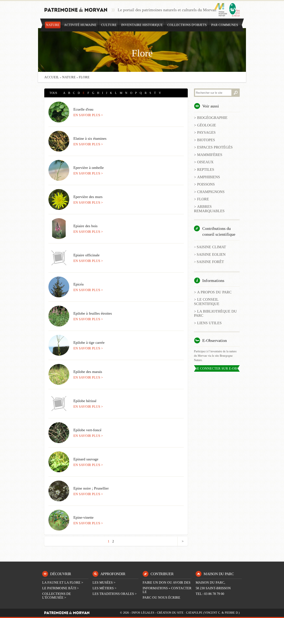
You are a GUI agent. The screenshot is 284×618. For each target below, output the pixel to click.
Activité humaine (80, 25)
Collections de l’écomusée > (56, 595)
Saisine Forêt (210, 262)
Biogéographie (212, 118)
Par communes (224, 25)
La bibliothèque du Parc (215, 313)
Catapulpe (194, 612)
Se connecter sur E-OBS (217, 368)
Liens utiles (209, 323)
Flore (203, 199)
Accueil (51, 77)
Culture (109, 25)
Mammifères (209, 155)
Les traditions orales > (115, 594)
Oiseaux (205, 162)
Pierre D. (232, 612)
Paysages (206, 132)
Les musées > (104, 582)
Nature (52, 25)
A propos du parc (214, 292)
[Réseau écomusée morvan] (220, 9)
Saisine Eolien (211, 254)
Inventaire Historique (142, 25)
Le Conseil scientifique (206, 301)
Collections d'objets (187, 25)
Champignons (211, 192)
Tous (53, 93)
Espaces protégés (215, 147)
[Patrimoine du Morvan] (75, 9)
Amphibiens (208, 177)
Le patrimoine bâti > (60, 588)
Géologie (206, 125)
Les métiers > (104, 588)
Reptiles (205, 169)
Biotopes (206, 140)
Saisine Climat (211, 247)
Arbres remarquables (209, 208)
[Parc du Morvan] (234, 9)
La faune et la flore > (62, 582)
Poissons (206, 184)
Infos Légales (143, 612)
